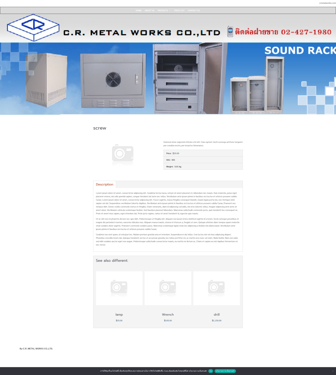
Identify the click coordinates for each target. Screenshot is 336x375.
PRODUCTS (163, 10)
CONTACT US (194, 10)
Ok (211, 371)
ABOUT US (149, 10)
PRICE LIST (179, 10)
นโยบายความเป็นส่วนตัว (225, 371)
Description (104, 184)
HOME (138, 10)
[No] (332, 371)
